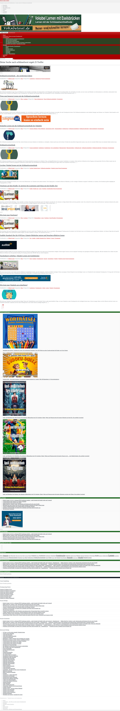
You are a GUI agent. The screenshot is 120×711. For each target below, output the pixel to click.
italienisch (83, 555)
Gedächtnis (67, 555)
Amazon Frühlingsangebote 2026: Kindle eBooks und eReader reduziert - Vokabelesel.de (22, 566)
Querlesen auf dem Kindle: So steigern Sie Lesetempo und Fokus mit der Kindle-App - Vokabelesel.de (25, 568)
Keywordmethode (55, 147)
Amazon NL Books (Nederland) (7, 598)
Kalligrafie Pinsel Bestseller (9, 659)
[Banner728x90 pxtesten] (25, 210)
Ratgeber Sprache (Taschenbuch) (13, 46)
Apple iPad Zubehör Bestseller (9, 636)
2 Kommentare (111, 147)
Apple (9, 555)
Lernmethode (116, 555)
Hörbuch (48, 238)
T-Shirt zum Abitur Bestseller (9, 679)
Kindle (31, 188)
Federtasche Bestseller (8, 652)
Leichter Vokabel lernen (35, 168)
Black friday (13, 555)
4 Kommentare (100, 128)
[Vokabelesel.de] (40, 31)
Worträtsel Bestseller (7, 693)
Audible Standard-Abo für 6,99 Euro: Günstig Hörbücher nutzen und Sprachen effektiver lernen (32, 235)
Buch (31, 258)
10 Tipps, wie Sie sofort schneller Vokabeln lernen (14, 632)
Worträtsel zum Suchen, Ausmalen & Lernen (15, 43)
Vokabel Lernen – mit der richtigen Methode (12, 688)
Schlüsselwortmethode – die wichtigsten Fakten (16, 76)
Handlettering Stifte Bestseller (9, 657)
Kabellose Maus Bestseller (8, 658)
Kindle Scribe (105, 555)
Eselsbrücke (32, 78)
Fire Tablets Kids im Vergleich (9, 654)
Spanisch (59, 557)
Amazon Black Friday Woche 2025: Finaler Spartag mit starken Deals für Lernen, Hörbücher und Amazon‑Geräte (28, 615)
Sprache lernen (75, 557)
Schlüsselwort (65, 128)
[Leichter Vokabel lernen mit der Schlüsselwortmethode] (9, 179)
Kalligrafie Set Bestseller (8, 661)
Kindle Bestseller (6, 664)
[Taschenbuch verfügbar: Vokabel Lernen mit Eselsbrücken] (9, 269)
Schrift (47, 557)
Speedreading (50, 188)
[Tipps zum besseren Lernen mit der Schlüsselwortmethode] (9, 110)
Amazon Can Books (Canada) (6, 594)
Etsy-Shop (5, 651)
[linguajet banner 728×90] (25, 121)
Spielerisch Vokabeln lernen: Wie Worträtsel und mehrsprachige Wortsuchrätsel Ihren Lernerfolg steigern (71, 564)
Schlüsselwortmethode (74, 128)
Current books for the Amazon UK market (12, 502)
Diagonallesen (37, 218)
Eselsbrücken (47, 147)
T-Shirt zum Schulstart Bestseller (10, 681)
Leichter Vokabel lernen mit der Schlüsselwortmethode (18, 165)
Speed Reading (52, 218)
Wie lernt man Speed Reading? (12, 41)
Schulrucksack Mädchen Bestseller (10, 678)
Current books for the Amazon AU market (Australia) (14, 501)
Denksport (8, 51)
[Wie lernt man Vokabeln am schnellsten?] (9, 298)
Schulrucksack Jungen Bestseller (10, 677)
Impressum (5, 708)
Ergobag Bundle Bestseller (9, 649)
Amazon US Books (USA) (6, 589)
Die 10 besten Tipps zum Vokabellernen (11, 647)
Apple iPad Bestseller (7, 634)
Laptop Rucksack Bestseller (9, 668)
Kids (91, 555)
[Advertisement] (5, 21)
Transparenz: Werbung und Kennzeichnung (12, 686)
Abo (30, 238)
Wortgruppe (104, 147)
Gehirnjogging (73, 555)
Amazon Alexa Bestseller (8, 633)
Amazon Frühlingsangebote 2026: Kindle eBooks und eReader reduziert (19, 506)
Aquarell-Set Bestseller (8, 637)
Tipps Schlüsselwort (38, 99)
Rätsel (7, 47)
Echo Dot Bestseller (7, 648)
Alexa (1, 555)
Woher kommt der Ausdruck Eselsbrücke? (15, 38)
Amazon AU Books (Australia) (7, 592)
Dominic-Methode (34, 128)
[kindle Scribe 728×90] (25, 71)
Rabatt (24, 557)
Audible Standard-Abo (41, 238)
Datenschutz (5, 706)
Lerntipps (5, 55)
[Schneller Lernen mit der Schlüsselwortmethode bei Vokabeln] (9, 139)
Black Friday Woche (19, 555)
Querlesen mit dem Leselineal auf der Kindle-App (60, 568)
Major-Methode (41, 128)
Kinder (93, 555)
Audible (33, 238)
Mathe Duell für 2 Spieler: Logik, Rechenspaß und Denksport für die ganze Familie (21, 504)
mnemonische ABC (50, 128)
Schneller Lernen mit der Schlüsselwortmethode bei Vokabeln (21, 126)
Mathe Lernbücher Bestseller (9, 672)
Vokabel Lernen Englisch (8, 690)
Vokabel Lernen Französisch (9, 692)
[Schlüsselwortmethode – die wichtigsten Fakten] (9, 89)
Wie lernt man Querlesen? (11, 40)
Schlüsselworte (78, 147)
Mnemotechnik (62, 147)
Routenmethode (58, 128)
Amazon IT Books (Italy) (5, 597)
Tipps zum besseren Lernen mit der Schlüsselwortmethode (19, 96)
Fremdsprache (40, 258)
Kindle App (35, 188)
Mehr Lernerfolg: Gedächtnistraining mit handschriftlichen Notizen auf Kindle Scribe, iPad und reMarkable (76, 565)
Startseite (2, 577)
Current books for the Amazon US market (12, 643)
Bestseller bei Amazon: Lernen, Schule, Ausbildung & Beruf (16, 639)
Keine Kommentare (46, 78)
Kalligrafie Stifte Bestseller (9, 662)
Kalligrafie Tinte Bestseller (9, 663)
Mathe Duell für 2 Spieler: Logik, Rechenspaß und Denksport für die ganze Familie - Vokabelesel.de (25, 564)
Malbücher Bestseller (7, 671)
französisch (53, 555)
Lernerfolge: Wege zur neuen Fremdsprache (12, 36)
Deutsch (29, 555)
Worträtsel (8, 52)
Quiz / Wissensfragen (10, 53)
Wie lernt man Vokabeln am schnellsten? (14, 285)
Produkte (5, 45)
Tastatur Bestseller (7, 682)
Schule (49, 557)
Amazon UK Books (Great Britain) (8, 590)
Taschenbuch (50, 258)
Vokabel (56, 258)
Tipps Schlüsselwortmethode (50, 99)
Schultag (53, 557)
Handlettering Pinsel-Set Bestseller (10, 656)
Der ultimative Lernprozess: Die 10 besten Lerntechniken (18, 42)
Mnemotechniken (70, 147)
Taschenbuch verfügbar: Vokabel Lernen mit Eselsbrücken (19, 256)
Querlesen (44, 188)
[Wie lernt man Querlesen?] (9, 228)
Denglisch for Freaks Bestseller (10, 644)
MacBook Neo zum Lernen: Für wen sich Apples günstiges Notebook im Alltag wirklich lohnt (23, 505)
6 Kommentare (59, 218)
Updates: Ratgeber (7, 687)
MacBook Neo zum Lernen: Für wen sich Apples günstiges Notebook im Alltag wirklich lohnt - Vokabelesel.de (27, 565)
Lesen (40, 188)
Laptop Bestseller (6, 667)
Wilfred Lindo (11, 78)
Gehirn (43, 288)
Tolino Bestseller (6, 683)
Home (4, 700)
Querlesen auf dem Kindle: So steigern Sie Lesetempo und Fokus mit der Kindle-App (29, 186)
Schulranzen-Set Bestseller (9, 676)
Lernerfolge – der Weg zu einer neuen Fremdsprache (14, 669)
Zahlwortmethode (93, 128)
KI (89, 555)
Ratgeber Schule (9, 48)
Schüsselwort (38, 78)
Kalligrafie (87, 555)
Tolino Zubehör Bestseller (8, 684)
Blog (4, 56)
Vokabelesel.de (11, 32)
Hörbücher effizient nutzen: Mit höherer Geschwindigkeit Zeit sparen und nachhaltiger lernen (23, 613)
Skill (56, 557)
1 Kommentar (60, 99)
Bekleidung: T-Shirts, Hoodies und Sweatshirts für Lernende (16, 638)
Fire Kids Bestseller (7, 653)
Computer (26, 555)
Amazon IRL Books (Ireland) (6, 593)
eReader (37, 555)
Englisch (34, 258)
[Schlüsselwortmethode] (9, 158)
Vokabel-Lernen (54, 168)
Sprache (45, 258)
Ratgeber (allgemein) (10, 50)
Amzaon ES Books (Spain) (6, 595)
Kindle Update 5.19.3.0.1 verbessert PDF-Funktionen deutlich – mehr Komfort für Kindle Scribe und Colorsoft (27, 500)
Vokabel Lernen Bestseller (8, 689)
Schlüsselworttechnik (84, 128)
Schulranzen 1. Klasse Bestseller (10, 674)
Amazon (5, 555)
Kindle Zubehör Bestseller (8, 666)
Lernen (52, 238)
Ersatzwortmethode (34, 147)
